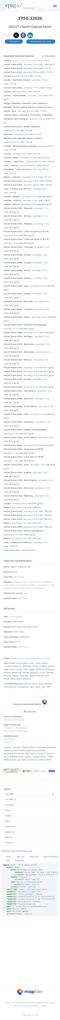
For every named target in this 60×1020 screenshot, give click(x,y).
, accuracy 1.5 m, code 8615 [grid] (29, 387)
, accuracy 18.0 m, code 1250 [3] (28, 184)
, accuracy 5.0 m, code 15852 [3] (28, 511)
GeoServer (10, 826)
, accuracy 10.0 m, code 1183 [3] (26, 157)
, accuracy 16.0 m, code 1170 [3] (28, 107)
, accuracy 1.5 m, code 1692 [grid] (28, 196)
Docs (8, 860)
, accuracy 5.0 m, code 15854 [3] (28, 519)
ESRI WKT (9, 804)
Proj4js (8, 815)
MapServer (10, 832)
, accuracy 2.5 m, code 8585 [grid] (28, 204)
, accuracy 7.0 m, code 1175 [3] (27, 68)
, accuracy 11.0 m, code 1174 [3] (28, 87)
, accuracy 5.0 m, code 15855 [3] (22, 523)
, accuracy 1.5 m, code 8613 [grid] (29, 375)
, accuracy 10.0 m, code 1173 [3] (28, 72)
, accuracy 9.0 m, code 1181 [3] (22, 153)
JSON (7, 821)
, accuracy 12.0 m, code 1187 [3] (27, 177)
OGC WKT (9, 794)
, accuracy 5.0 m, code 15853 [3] (28, 515)
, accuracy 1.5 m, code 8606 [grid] (29, 332)
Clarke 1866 (18, 631)
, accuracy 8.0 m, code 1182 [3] (22, 91)
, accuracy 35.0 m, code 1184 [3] (29, 161)
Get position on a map (40, 41)
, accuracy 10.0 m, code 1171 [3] (29, 119)
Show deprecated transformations (20, 550)
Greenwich (24, 637)
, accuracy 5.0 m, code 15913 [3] (22, 538)
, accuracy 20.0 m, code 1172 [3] (22, 76)
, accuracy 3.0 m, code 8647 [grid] (23, 503)
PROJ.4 (8, 810)
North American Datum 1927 (24, 626)
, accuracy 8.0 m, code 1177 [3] (22, 134)
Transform (14, 41)
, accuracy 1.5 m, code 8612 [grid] (29, 371)
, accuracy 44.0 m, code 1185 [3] (26, 165)
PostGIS (8, 842)
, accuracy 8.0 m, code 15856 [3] (28, 526)
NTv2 (14, 571)
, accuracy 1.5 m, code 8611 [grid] (29, 367)
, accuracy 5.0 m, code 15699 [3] (22, 507)
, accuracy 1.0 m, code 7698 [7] (27, 200)
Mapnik (8, 837)
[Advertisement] (30, 954)
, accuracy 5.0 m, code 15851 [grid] (29, 64)
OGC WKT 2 (10, 799)
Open (8, 856)
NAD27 (20, 621)
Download (19, 860)
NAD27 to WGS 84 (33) (20, 566)
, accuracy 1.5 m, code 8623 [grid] (29, 445)
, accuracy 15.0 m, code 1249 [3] (28, 181)
